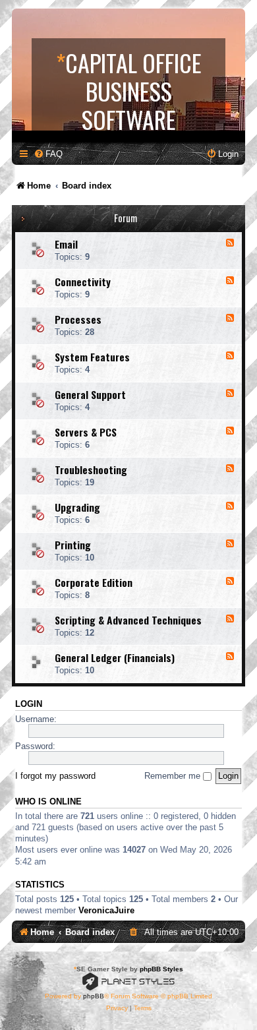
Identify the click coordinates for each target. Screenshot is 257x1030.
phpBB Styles (161, 969)
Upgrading (77, 507)
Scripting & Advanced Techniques (128, 620)
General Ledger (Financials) (115, 657)
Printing (73, 545)
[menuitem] (48, 154)
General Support (90, 394)
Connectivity (83, 281)
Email (66, 244)
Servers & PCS (86, 432)
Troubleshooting (91, 469)
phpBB (93, 996)
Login (28, 704)
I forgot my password (55, 776)
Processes (78, 319)
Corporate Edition (93, 582)
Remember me (173, 776)
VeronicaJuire (106, 910)
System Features (92, 357)
